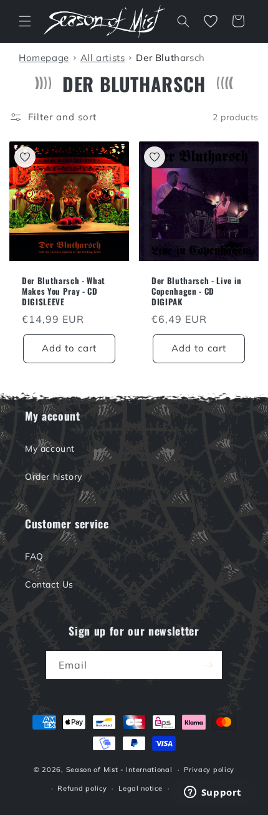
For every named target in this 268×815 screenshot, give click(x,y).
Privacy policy (209, 769)
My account (50, 448)
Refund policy (82, 788)
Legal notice (140, 788)
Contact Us (49, 584)
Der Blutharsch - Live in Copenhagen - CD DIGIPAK (196, 291)
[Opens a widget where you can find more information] (213, 793)
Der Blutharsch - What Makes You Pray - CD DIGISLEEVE (63, 291)
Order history (53, 476)
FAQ (34, 556)
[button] (25, 21)
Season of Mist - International (119, 769)
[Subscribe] (208, 665)
